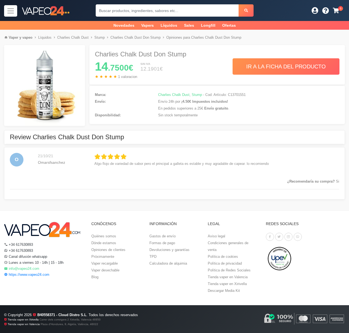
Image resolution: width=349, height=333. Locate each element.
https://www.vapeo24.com (28, 275)
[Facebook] (270, 237)
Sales (189, 25)
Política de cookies (223, 257)
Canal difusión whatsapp (27, 257)
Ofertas (229, 25)
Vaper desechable (105, 270)
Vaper (13, 37)
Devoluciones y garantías (169, 250)
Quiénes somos (103, 236)
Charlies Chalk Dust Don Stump (135, 37)
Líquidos (169, 25)
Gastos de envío (162, 236)
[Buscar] (246, 10)
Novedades (123, 25)
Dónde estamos (103, 243)
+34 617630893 (20, 245)
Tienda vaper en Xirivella (227, 284)
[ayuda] (325, 10)
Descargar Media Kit (224, 291)
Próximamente (102, 257)
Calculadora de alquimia (168, 263)
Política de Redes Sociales (229, 270)
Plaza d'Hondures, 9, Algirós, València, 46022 (69, 324)
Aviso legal (216, 236)
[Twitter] (279, 237)
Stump (99, 37)
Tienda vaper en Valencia (228, 277)
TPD (153, 257)
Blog (94, 277)
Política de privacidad (225, 263)
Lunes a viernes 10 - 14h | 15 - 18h (36, 263)
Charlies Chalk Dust (73, 37)
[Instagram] (288, 237)
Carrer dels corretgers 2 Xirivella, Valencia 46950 (70, 319)
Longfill (208, 25)
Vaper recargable (104, 263)
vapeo (27, 37)
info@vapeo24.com (23, 269)
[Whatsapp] (298, 237)
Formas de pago (162, 243)
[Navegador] (10, 11)
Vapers (147, 25)
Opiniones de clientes (108, 250)
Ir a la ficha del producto (286, 66)
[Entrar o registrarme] (315, 10)
